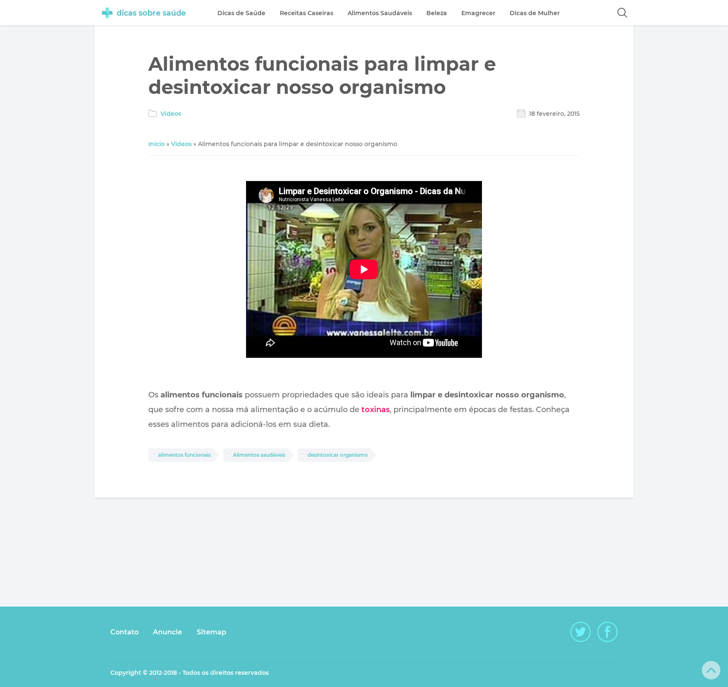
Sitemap (211, 632)
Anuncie (167, 632)
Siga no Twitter (580, 632)
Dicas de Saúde (241, 13)
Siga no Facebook (607, 632)
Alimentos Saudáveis (380, 13)
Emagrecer (478, 13)
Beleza (436, 13)
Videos (171, 113)
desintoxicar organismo (338, 455)
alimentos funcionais (184, 455)
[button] (622, 12)
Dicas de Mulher (535, 13)
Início (156, 144)
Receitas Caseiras (306, 13)
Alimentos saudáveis (259, 455)
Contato (124, 632)
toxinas (375, 409)
